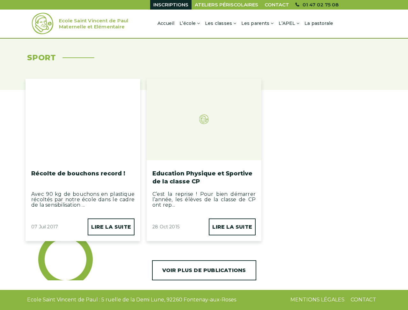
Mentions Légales (317, 300)
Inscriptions (170, 5)
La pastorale (318, 23)
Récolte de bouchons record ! (78, 173)
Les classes (218, 23)
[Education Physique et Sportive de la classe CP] (204, 106)
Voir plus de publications (204, 270)
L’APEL (287, 23)
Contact (277, 5)
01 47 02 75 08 (320, 5)
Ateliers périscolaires (226, 5)
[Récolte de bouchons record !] (83, 101)
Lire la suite (111, 227)
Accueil (165, 23)
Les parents (255, 23)
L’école (187, 23)
